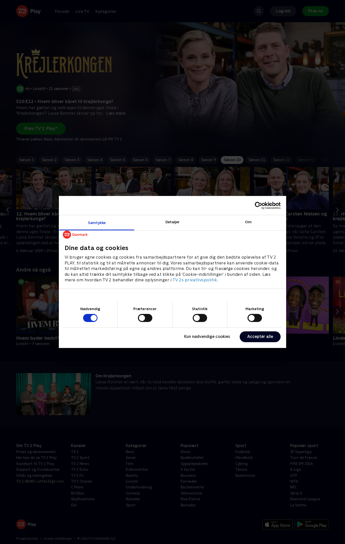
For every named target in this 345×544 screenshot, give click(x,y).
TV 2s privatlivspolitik (195, 280)
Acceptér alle (260, 336)
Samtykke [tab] (97, 222)
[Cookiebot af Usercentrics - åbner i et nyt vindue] (258, 205)
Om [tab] (248, 222)
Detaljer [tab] (172, 222)
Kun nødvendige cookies (207, 336)
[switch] (145, 318)
